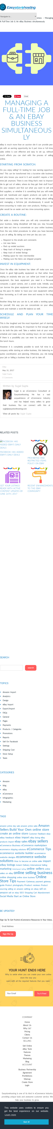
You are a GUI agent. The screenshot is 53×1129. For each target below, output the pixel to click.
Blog (27, 1062)
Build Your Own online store (29, 829)
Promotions (8, 733)
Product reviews (32, 885)
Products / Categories (12, 729)
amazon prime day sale (10, 826)
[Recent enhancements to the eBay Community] (40, 475)
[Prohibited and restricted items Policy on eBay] (40, 447)
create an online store (14, 833)
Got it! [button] (27, 1122)
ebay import (22, 837)
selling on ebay (31, 889)
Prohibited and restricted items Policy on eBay (37, 461)
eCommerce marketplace (34, 845)
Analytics (6, 696)
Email (26, 96)
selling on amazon (15, 889)
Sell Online (27, 1046)
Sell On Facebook (10, 742)
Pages (5, 721)
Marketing (7, 802)
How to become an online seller (28, 861)
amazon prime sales (29, 826)
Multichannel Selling (19, 869)
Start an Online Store (24, 896)
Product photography (14, 885)
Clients (27, 1035)
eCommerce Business (10, 845)
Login (27, 1085)
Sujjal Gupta (7, 374)
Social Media (6, 896)
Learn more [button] (10, 1115)
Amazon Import (9, 692)
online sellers (35, 868)
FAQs (5, 713)
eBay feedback (7, 838)
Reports (6, 738)
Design (5, 701)
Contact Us (27, 1038)
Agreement (27, 1073)
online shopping (8, 877)
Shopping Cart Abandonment (37, 893)
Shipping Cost (9, 750)
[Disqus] (26, 538)
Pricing (27, 1032)
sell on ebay (14, 893)
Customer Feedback (37, 834)
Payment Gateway (26, 881)
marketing (5, 869)
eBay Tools (27, 1049)
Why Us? (27, 1029)
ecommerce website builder (17, 853)
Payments (7, 725)
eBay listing (35, 838)
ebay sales (21, 841)
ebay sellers (38, 841)
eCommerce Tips (39, 849)
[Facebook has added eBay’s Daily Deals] (13, 444)
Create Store (27, 1082)
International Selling (38, 865)
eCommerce (8, 794)
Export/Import (9, 709)
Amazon (6, 781)
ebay (48, 834)
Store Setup (8, 754)
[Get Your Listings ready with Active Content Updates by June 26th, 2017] (13, 475)
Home (27, 1022)
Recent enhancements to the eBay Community (40, 488)
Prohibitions (27, 1076)
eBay (4, 367)
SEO (22, 893)
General (6, 717)
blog (4, 786)
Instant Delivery (22, 865)
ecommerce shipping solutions (13, 850)
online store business (26, 878)
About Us (27, 1025)
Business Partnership (27, 1070)
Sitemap (27, 1079)
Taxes (5, 758)
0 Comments (7, 378)
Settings (6, 746)
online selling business (33, 873)
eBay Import (8, 705)
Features (27, 1052)
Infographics (8, 798)
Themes (27, 1055)
